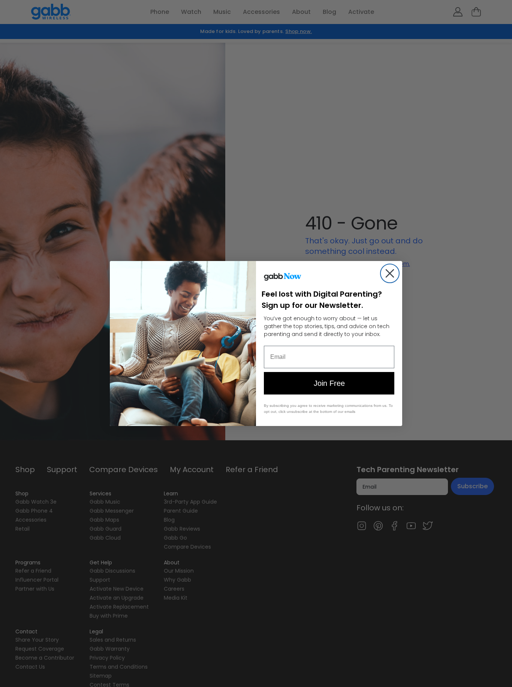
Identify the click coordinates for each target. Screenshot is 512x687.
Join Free (329, 383)
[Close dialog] (389, 273)
